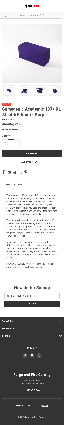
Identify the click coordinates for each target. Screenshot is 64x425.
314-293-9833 (33, 390)
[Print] (14, 172)
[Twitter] (20, 172)
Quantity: (7, 136)
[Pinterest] (25, 172)
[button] (10, 129)
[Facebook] (3, 172)
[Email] (9, 172)
